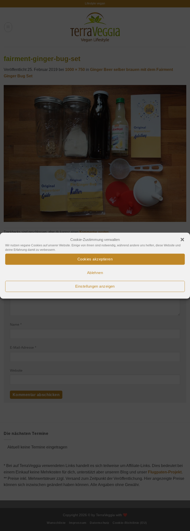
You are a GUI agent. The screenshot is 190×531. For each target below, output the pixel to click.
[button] (182, 239)
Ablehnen (95, 273)
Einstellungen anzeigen (95, 286)
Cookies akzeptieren (95, 259)
